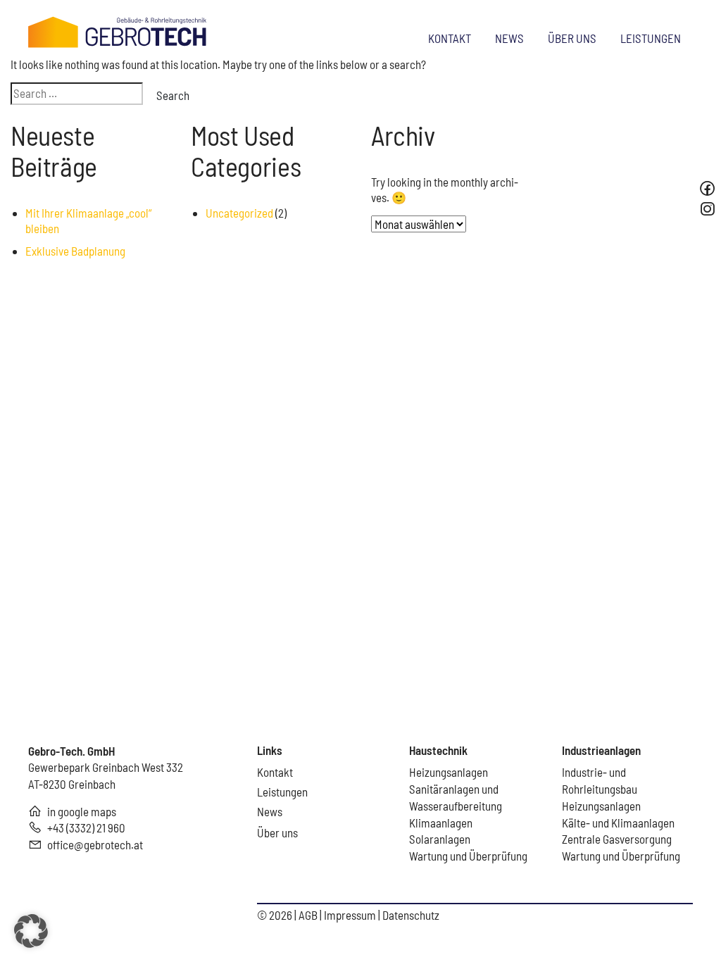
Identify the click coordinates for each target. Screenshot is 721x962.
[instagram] (709, 209)
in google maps (81, 811)
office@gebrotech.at (95, 844)
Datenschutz (410, 915)
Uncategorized (239, 213)
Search (172, 95)
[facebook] (707, 188)
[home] (117, 30)
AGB (309, 915)
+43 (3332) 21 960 (86, 827)
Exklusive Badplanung (75, 251)
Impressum (351, 915)
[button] (31, 931)
